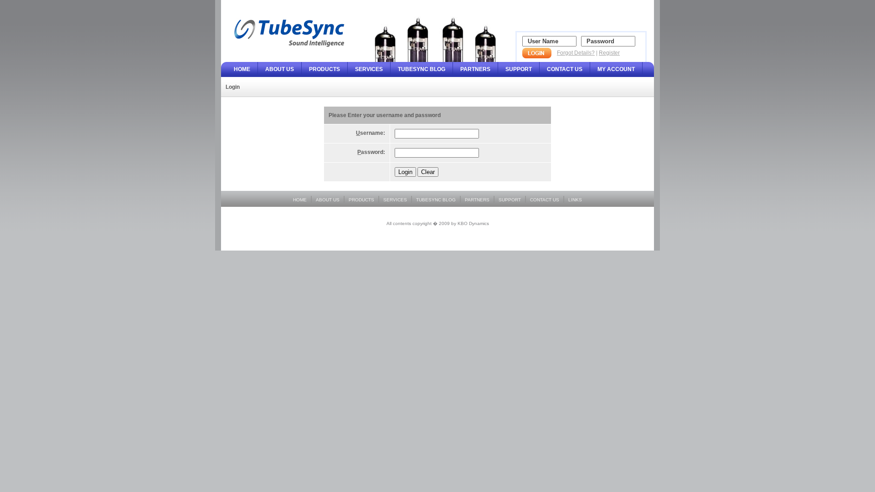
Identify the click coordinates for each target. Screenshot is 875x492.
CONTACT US (564, 69)
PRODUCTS (324, 69)
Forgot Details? (576, 53)
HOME (242, 69)
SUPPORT (518, 69)
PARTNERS (475, 69)
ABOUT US (279, 69)
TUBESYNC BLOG (421, 69)
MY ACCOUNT (616, 69)
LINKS (575, 199)
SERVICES (369, 69)
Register (609, 53)
